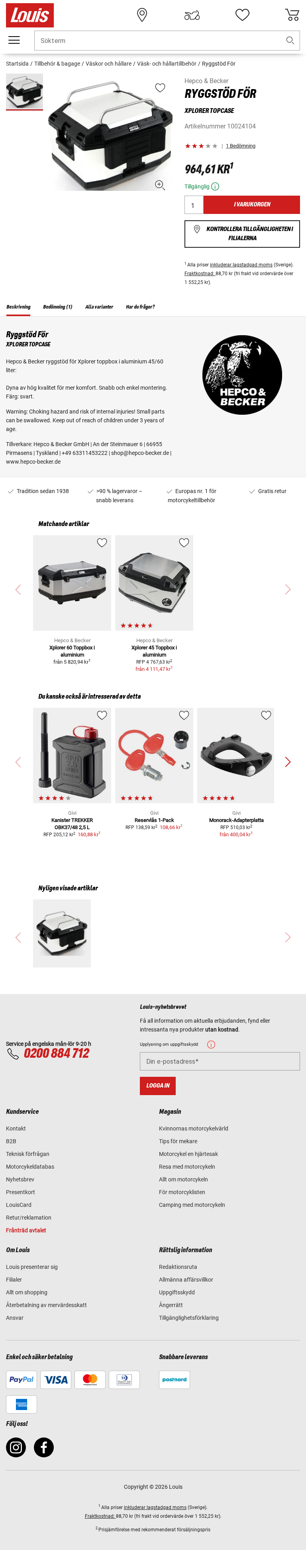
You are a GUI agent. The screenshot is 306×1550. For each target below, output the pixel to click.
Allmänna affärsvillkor (186, 1279)
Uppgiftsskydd (177, 1292)
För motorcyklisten (182, 1192)
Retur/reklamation (28, 1217)
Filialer (14, 1279)
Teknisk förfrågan (27, 1154)
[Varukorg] (292, 15)
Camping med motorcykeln (192, 1205)
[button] (290, 41)
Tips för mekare (178, 1141)
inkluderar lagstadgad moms (241, 265)
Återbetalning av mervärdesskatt (46, 1305)
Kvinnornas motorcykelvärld (193, 1128)
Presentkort (20, 1192)
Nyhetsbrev (20, 1179)
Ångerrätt (171, 1305)
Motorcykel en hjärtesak (188, 1154)
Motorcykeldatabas (30, 1166)
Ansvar (15, 1318)
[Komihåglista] (242, 15)
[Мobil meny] (14, 40)
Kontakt (16, 1128)
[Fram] (287, 762)
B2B (11, 1141)
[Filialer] (142, 15)
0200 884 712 (56, 1053)
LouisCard (18, 1205)
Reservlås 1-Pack (154, 820)
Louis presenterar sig (32, 1267)
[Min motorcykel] (192, 15)
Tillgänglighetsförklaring (189, 1318)
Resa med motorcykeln (187, 1166)
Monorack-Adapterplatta (236, 820)
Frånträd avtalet (26, 1230)
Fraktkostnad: (200, 273)
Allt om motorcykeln (183, 1179)
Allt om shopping (26, 1292)
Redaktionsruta (178, 1267)
